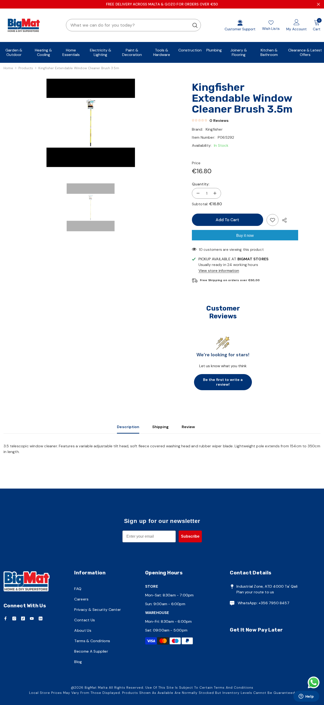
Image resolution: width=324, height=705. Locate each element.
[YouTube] (32, 618)
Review (188, 426)
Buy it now (245, 235)
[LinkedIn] (40, 618)
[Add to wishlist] (272, 220)
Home (8, 68)
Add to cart (227, 219)
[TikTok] (23, 618)
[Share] (282, 220)
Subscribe (190, 536)
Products (26, 68)
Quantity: (200, 184)
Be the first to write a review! (223, 382)
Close (318, 4)
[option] (91, 123)
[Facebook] (5, 618)
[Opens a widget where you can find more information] (306, 697)
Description (128, 426)
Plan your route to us (255, 592)
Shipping (160, 426)
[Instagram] (14, 618)
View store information (219, 270)
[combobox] (127, 25)
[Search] (133, 25)
